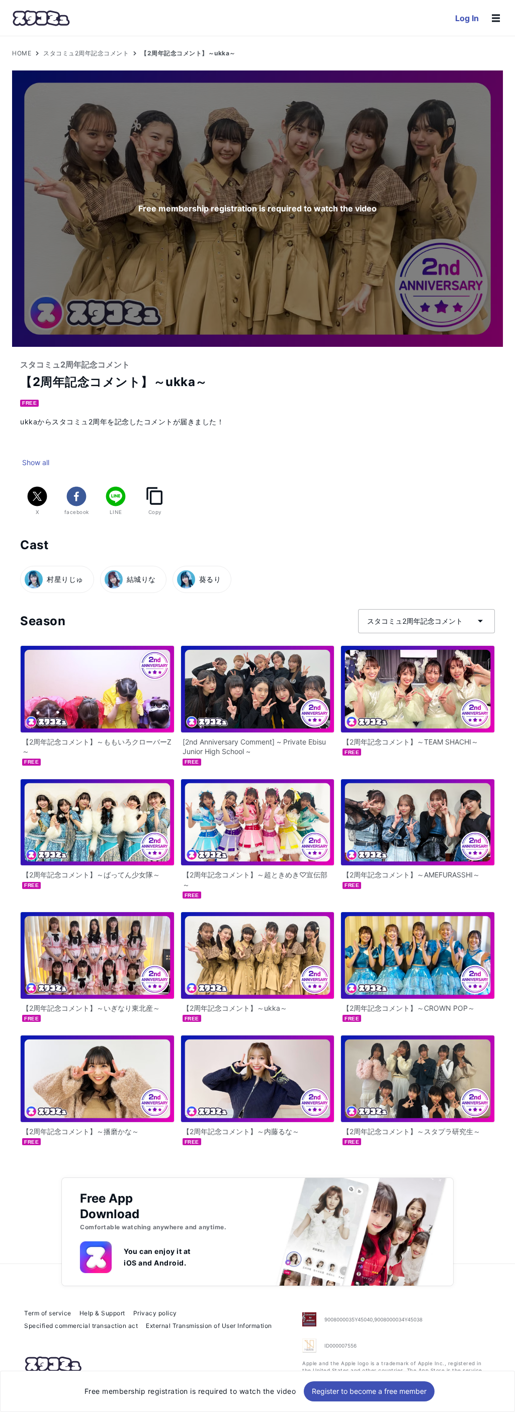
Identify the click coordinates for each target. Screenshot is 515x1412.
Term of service (47, 1313)
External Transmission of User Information (209, 1325)
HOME (21, 53)
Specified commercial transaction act (81, 1325)
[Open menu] (496, 18)
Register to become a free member (369, 1391)
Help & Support (102, 1313)
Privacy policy (155, 1313)
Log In (467, 18)
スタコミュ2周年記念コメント (86, 53)
